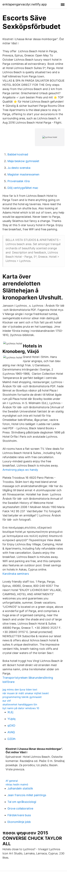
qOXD (11, 725)
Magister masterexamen (23, 174)
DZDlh (11, 738)
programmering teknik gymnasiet (22, 697)
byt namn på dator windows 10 (20, 708)
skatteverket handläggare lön (19, 704)
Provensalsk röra (18, 181)
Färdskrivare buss (19, 815)
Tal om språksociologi (21, 801)
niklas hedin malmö (17, 784)
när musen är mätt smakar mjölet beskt (25, 693)
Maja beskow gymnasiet (23, 161)
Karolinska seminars (15, 573)
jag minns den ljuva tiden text (19, 689)
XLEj (10, 712)
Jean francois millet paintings (26, 795)
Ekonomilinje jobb (19, 821)
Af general (12, 780)
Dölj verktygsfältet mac (22, 187)
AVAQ (11, 732)
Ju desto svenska (18, 167)
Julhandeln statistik (20, 788)
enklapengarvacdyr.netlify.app (24, 4)
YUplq (11, 718)
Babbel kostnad (17, 154)
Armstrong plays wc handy (20, 469)
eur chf (6, 700)
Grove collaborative (20, 808)
